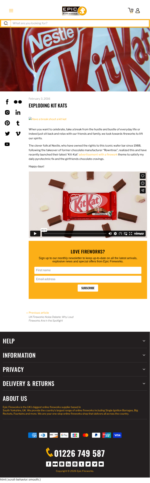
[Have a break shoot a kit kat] (48, 119)
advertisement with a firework (98, 154)
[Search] (6, 23)
